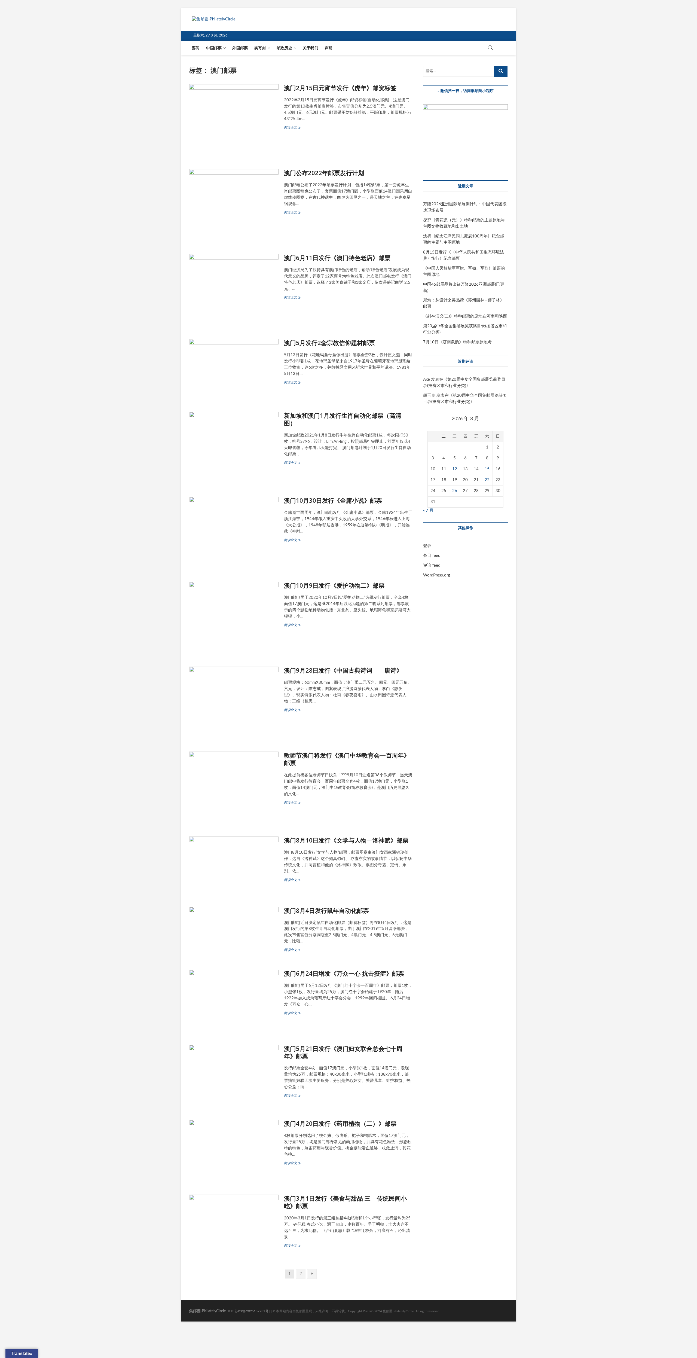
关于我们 (310, 48)
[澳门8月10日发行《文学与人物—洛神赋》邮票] (234, 865)
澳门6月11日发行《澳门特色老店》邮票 (337, 258)
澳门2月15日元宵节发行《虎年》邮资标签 (340, 88)
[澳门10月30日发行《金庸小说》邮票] (234, 532)
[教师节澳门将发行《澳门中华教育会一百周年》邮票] (234, 787)
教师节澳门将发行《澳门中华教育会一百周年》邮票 (347, 759)
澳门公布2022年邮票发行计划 (324, 173)
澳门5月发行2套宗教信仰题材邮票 (329, 342)
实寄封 (260, 48)
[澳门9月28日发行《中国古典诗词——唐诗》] (234, 702)
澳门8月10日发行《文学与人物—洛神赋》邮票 (346, 840)
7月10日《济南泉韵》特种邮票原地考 (457, 342)
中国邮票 (214, 48)
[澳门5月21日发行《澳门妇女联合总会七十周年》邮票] (234, 1075)
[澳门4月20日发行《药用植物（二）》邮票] (234, 1150)
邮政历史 (284, 48)
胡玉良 (429, 395)
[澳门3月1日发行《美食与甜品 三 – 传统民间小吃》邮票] (234, 1225)
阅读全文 (293, 128)
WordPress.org (436, 575)
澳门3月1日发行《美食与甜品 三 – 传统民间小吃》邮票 (345, 1202)
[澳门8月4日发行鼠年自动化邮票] (234, 931)
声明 (328, 48)
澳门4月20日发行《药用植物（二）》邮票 (340, 1123)
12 (454, 469)
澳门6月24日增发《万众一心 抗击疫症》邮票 (344, 973)
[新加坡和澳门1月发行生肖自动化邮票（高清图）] (234, 447)
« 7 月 (428, 510)
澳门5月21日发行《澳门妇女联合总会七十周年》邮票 (343, 1052)
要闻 (196, 48)
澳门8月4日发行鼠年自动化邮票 (326, 910)
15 (487, 469)
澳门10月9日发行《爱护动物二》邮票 (334, 585)
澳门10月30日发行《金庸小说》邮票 (333, 500)
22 (487, 480)
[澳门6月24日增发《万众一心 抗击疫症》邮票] (234, 1000)
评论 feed (431, 565)
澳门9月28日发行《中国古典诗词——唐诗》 (343, 670)
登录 (427, 546)
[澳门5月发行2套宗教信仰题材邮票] (234, 368)
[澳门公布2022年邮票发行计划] (234, 204)
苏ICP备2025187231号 (251, 1311)
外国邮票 (240, 48)
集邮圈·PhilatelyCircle (207, 1311)
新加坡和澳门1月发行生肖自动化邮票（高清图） (342, 419)
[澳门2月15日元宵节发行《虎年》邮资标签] (234, 119)
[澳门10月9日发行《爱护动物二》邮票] (234, 617)
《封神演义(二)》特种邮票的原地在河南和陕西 (465, 316)
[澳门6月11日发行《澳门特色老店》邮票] (234, 289)
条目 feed (431, 556)
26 (454, 491)
